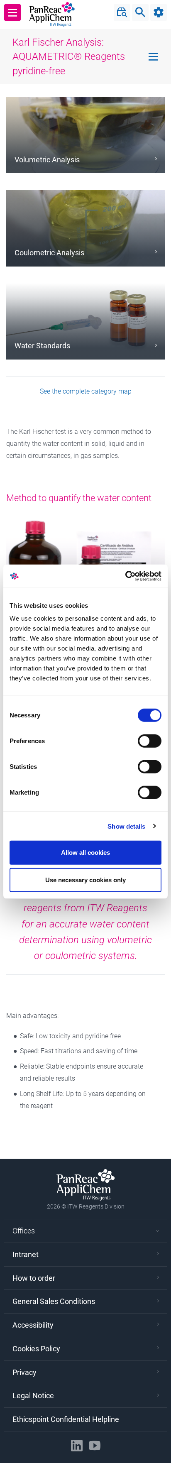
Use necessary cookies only (85, 879)
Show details (126, 825)
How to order (33, 1278)
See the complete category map (86, 391)
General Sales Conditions (53, 1301)
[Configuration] (158, 12)
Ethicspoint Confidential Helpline (65, 1419)
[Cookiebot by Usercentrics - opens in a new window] (125, 576)
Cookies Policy (36, 1348)
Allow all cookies (85, 852)
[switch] (149, 741)
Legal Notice (33, 1395)
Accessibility (33, 1325)
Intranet (25, 1254)
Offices (23, 1230)
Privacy (24, 1372)
